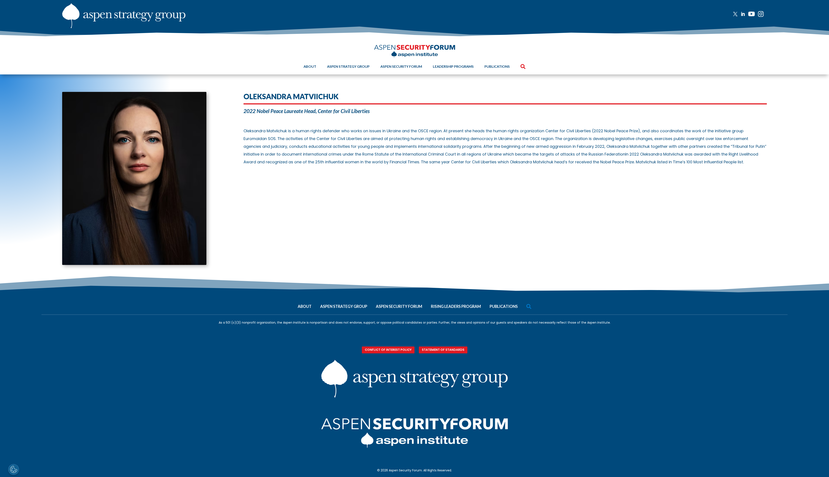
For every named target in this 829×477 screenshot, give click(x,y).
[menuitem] (737, 14)
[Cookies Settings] (13, 469)
